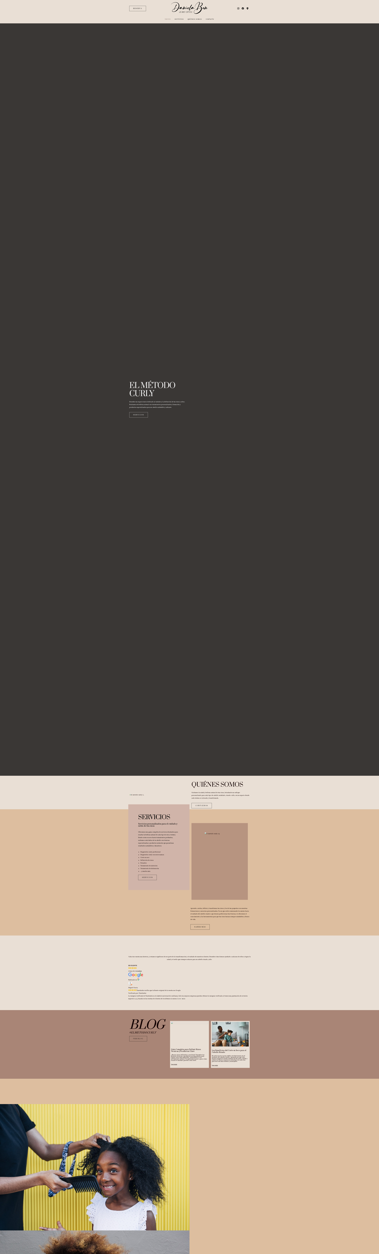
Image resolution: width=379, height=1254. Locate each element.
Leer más (181, 999)
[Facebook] (243, 8)
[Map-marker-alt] (247, 8)
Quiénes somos (195, 19)
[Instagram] (238, 8)
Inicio (168, 19)
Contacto (210, 19)
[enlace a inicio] (189, 13)
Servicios (179, 19)
